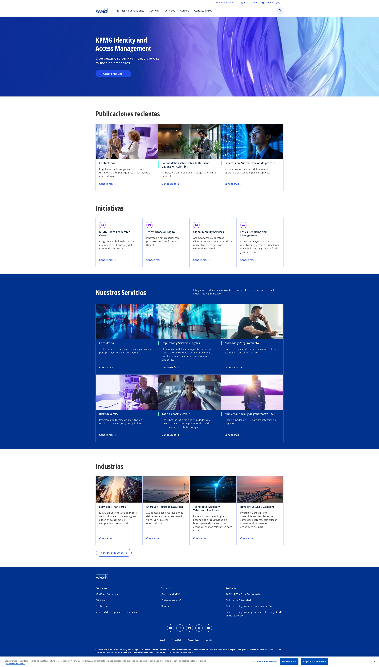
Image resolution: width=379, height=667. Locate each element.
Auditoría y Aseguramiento (242, 343)
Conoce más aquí (113, 73)
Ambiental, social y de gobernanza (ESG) (250, 414)
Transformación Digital (160, 232)
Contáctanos (107, 163)
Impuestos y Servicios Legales (181, 343)
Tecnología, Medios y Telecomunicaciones (206, 508)
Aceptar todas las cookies (315, 661)
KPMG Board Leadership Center (114, 233)
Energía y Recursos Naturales (165, 506)
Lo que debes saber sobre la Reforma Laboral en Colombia (185, 164)
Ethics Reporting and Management (253, 233)
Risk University (108, 414)
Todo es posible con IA (176, 414)
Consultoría (106, 343)
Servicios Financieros (112, 506)
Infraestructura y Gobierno (257, 506)
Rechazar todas (289, 661)
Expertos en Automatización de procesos (251, 163)
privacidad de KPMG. (15, 664)
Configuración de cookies (265, 661)
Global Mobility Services (208, 232)
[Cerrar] (374, 661)
